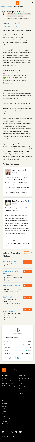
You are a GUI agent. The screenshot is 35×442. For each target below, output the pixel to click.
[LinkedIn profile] (25, 170)
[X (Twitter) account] (14, 357)
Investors (21, 383)
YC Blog (4, 403)
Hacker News (22, 391)
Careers (4, 414)
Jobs (15, 23)
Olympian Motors (11, 337)
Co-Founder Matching (8, 386)
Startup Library (23, 381)
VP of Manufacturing (10, 261)
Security (4, 421)
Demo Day (22, 386)
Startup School (6, 381)
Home (3, 6)
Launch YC (22, 393)
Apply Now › (27, 262)
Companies (9, 6)
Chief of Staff (7, 297)
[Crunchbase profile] (18, 357)
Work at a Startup (7, 383)
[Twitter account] (26, 201)
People (4, 411)
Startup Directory (24, 378)
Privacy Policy (6, 416)
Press (3, 408)
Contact (4, 406)
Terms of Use (5, 424)
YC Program (5, 378)
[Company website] (5, 357)
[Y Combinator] (17, 3)
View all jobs (26, 252)
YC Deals (21, 396)
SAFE (20, 388)
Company (6, 23)
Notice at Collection (7, 419)
